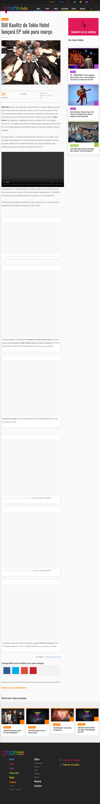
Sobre (43, 2)
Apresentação (38, 763)
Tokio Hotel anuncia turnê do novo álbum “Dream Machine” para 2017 (86, 730)
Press (56, 9)
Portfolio (37, 774)
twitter (15, 670)
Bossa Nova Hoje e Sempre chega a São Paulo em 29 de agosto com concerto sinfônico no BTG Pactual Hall (82, 114)
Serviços (36, 766)
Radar (74, 9)
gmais (24, 670)
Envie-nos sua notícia (71, 764)
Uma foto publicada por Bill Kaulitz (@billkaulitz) (17, 498)
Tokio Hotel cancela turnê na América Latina (36, 731)
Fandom (82, 9)
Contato (61, 2)
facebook (6, 670)
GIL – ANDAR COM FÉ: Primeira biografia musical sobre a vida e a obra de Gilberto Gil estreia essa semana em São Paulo (82, 77)
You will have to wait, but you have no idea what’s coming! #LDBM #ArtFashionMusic (28, 643)
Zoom (47, 9)
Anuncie (51, 2)
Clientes (36, 777)
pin (33, 670)
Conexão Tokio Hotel (52, 657)
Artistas (11, 786)
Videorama (64, 9)
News (38, 9)
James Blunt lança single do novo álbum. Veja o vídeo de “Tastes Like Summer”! (82, 150)
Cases (36, 770)
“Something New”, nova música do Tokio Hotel (62, 729)
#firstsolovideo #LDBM (9, 419)
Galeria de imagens (15, 789)
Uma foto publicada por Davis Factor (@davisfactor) (22, 256)
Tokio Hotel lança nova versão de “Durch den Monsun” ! (12, 731)
